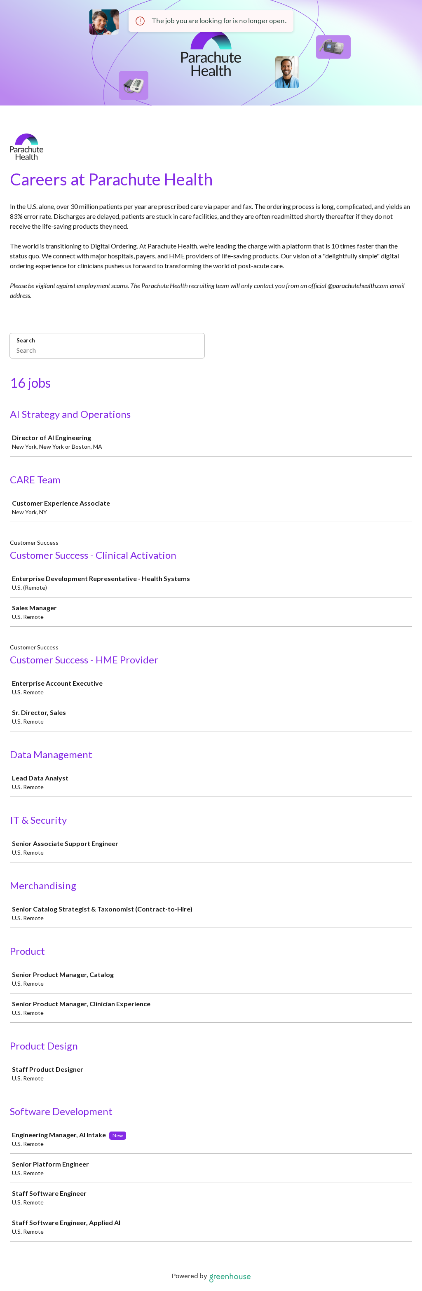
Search (25, 340)
